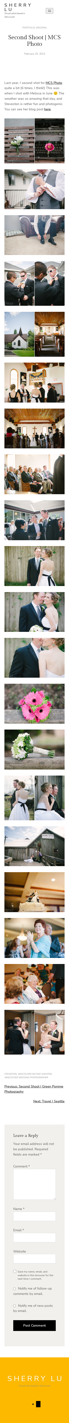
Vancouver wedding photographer (26, 1077)
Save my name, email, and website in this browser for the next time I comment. (35, 1275)
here (47, 109)
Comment (21, 1166)
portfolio (28, 27)
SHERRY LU (18, 7)
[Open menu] (49, 11)
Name (18, 1209)
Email (18, 1230)
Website (19, 1251)
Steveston (10, 1074)
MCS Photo (54, 83)
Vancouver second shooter (35, 1074)
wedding (41, 27)
